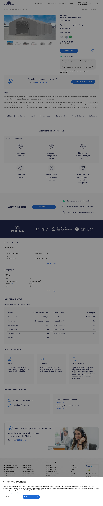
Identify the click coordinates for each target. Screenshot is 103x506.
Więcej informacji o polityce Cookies (12, 492)
